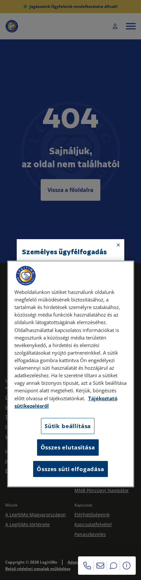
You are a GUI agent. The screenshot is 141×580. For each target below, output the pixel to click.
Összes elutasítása (68, 447)
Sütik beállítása (68, 426)
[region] (70, 373)
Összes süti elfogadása (70, 469)
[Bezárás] (118, 245)
